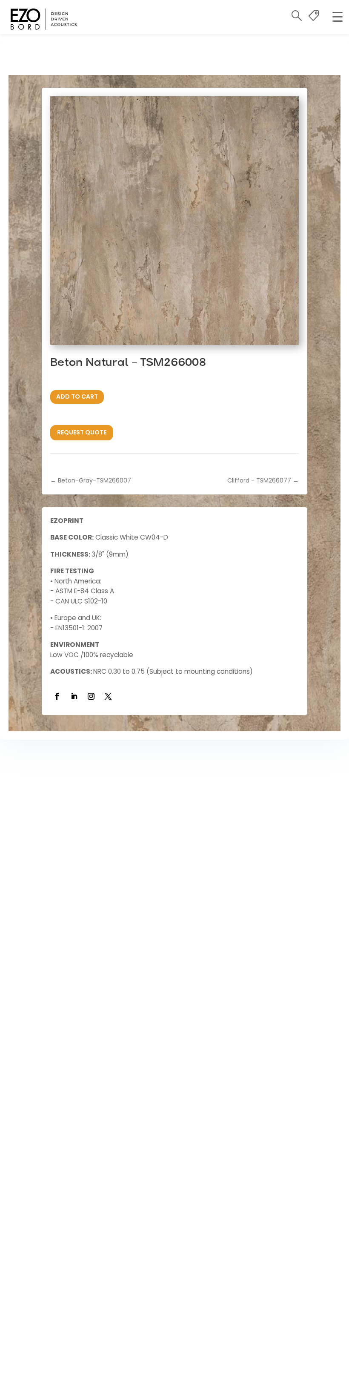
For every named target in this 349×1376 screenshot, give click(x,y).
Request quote (81, 432)
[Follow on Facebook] (57, 696)
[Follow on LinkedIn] (74, 696)
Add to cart (77, 396)
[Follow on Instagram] (91, 696)
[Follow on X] (108, 696)
